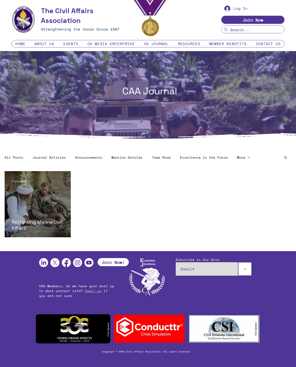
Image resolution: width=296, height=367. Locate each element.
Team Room (161, 157)
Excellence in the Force (204, 157)
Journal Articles (49, 157)
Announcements (88, 157)
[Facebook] (66, 262)
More (241, 157)
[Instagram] (77, 262)
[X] (54, 262)
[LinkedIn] (43, 262)
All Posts (14, 157)
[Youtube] (88, 262)
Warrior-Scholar (127, 157)
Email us (93, 290)
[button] (44, 43)
